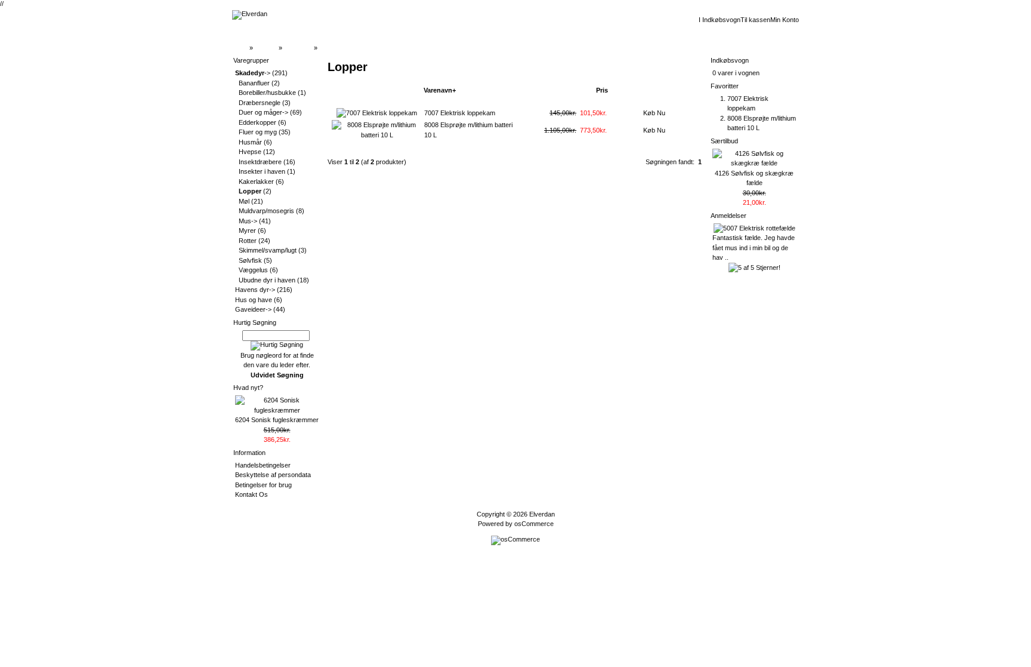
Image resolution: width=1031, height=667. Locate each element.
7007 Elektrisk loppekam (459, 112)
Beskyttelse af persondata (273, 474)
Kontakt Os (251, 494)
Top (242, 47)
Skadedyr (298, 47)
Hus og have (253, 299)
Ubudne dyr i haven (267, 280)
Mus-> (248, 221)
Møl (244, 201)
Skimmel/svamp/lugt (268, 250)
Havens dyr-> (255, 289)
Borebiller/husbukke (267, 92)
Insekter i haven (262, 171)
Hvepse (250, 151)
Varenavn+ (440, 90)
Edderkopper (257, 122)
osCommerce (534, 523)
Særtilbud (724, 141)
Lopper (329, 47)
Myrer (247, 230)
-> (252, 72)
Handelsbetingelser (263, 465)
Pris (602, 90)
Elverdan (542, 514)
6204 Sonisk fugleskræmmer (277, 419)
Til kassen (755, 19)
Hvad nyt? (248, 387)
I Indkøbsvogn (719, 19)
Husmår (250, 142)
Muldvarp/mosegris (266, 210)
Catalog (266, 47)
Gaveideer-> (253, 309)
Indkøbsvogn (730, 60)
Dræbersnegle (259, 102)
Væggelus (253, 269)
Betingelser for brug (263, 484)
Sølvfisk (250, 260)
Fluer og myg (258, 132)
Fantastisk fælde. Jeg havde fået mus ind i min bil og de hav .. (753, 247)
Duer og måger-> (263, 112)
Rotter (248, 240)
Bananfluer (254, 83)
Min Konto (784, 19)
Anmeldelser (728, 215)
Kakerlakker (256, 181)
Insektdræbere (260, 161)
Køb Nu (654, 112)
